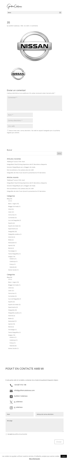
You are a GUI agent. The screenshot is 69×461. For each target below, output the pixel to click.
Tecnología (11, 251)
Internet (10, 237)
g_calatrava (18, 401)
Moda (10, 240)
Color (9, 212)
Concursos (11, 215)
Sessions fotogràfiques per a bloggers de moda (21, 167)
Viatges (10, 256)
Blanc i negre (12, 203)
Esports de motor (13, 226)
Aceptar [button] (64, 456)
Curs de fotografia (13, 220)
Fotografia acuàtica (14, 234)
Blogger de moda (13, 206)
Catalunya (13, 261)
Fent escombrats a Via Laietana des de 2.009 (20, 170)
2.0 (9, 201)
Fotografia (11, 231)
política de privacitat (20, 434)
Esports (10, 223)
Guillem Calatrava (14, 26)
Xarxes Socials (12, 270)
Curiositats (11, 217)
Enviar (59, 442)
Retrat (10, 248)
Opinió (10, 245)
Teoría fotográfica (13, 254)
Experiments (12, 229)
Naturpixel (11, 242)
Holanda (12, 267)
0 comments (34, 26)
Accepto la (17, 434)
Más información (34, 459)
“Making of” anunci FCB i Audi (16, 161)
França (12, 264)
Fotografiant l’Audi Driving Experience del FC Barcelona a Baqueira (27, 164)
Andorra (12, 259)
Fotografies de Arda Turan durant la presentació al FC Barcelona (26, 173)
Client (10, 209)
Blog (8, 199)
